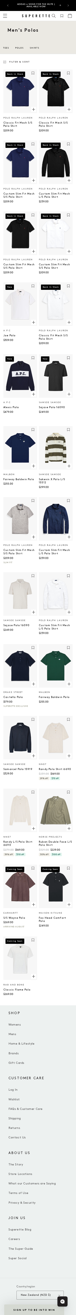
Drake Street (13, 692)
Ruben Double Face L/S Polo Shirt (55, 843)
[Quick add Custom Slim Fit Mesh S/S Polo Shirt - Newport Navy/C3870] (33, 180)
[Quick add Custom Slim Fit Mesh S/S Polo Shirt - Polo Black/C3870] (33, 251)
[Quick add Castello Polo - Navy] (33, 683)
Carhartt (10, 913)
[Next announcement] (68, 5)
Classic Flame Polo (17, 990)
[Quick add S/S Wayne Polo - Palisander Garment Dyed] (33, 904)
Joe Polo (9, 335)
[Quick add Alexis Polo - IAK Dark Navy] (33, 394)
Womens (14, 1024)
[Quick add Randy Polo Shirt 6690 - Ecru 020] (69, 755)
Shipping (14, 1118)
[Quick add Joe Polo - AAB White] (33, 322)
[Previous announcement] (7, 5)
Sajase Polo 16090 (52, 407)
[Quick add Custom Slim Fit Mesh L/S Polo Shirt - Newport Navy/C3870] (69, 536)
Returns (14, 1128)
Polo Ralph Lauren (18, 118)
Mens (12, 1034)
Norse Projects (50, 837)
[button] (54, 16)
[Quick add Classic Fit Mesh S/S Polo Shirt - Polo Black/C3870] (69, 109)
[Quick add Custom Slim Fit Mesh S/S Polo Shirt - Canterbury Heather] (33, 536)
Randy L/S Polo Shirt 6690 (18, 843)
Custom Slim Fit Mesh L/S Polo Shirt (54, 195)
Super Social (17, 1258)
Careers (14, 1239)
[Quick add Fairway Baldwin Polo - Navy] (33, 466)
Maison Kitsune (50, 913)
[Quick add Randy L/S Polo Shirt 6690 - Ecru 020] (33, 828)
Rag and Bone (13, 985)
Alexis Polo (11, 407)
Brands (13, 1053)
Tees (6, 48)
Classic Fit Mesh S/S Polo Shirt (17, 124)
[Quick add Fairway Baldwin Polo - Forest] (69, 683)
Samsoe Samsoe (50, 402)
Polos (19, 48)
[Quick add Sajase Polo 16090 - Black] (69, 394)
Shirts (34, 48)
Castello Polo (13, 697)
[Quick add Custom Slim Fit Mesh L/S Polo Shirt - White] (69, 612)
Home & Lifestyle (21, 1043)
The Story (15, 1164)
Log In (13, 1089)
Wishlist (14, 1099)
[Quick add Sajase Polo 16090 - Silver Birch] (33, 612)
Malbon (9, 474)
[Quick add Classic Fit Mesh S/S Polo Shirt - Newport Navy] (33, 109)
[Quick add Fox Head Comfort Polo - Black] (69, 904)
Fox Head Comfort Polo (52, 920)
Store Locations (20, 1174)
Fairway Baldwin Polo (18, 479)
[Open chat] (62, 1301)
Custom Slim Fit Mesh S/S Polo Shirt (19, 195)
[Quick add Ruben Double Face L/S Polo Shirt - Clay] (69, 828)
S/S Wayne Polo (14, 918)
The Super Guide (20, 1248)
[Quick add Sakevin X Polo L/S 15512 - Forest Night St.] (69, 466)
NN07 (42, 764)
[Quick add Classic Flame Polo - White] (33, 976)
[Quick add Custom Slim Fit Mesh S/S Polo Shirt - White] (69, 251)
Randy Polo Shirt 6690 (55, 769)
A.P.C (7, 331)
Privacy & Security (22, 1202)
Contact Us (17, 1137)
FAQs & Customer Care (25, 1109)
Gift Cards (16, 1063)
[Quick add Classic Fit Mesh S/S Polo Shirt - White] (69, 322)
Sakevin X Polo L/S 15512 (52, 481)
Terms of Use (18, 1193)
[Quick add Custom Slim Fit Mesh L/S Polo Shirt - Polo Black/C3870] (69, 180)
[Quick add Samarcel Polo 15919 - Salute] (33, 755)
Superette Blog (19, 1229)
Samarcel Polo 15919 (18, 769)
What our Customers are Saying (32, 1183)
